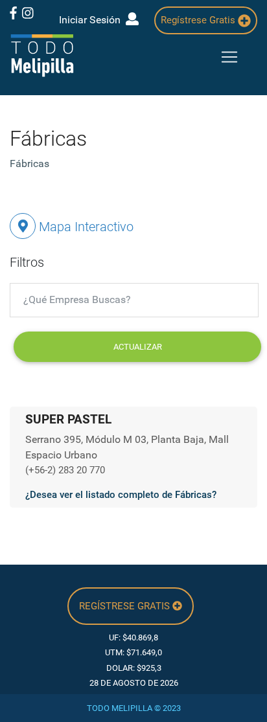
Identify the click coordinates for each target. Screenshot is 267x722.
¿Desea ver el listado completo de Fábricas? (120, 495)
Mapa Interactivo (85, 226)
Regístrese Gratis (199, 20)
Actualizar (137, 347)
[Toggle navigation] (229, 57)
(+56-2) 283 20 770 (65, 470)
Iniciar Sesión (92, 20)
